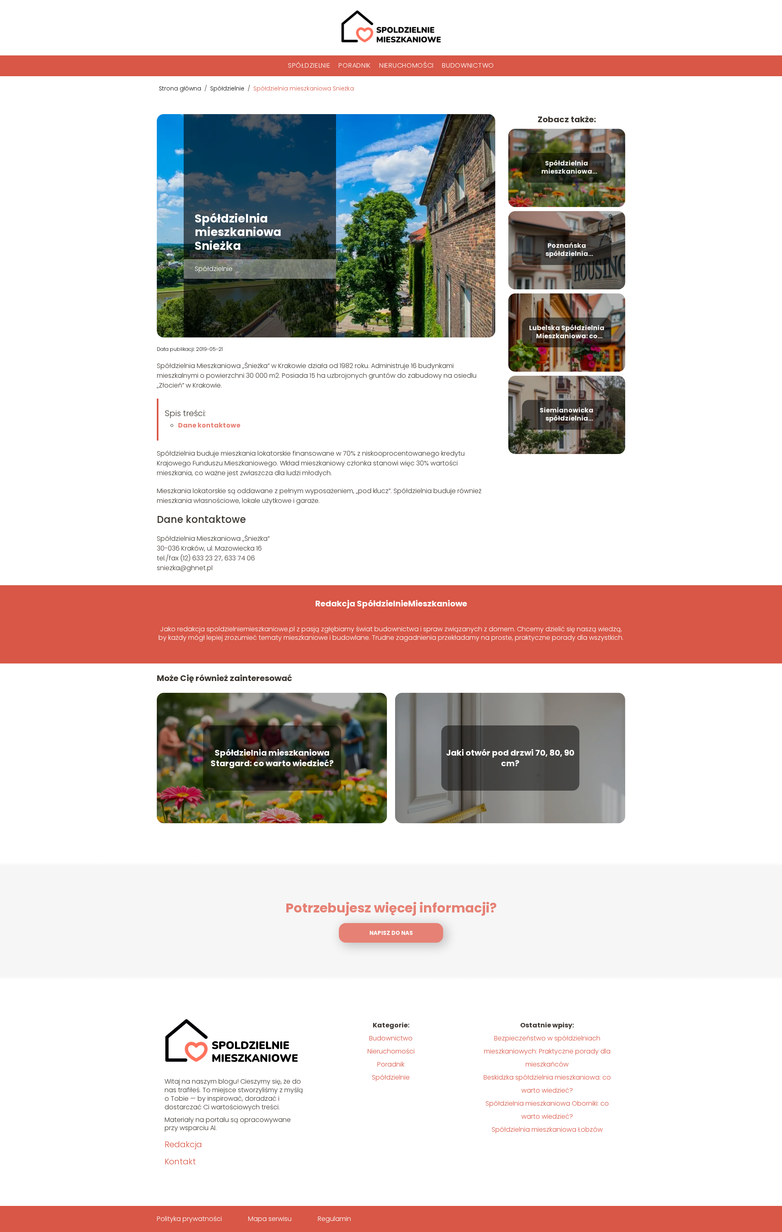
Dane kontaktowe (209, 425)
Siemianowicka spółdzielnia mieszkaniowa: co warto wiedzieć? (567, 414)
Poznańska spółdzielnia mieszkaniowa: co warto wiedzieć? (567, 250)
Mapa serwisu (270, 1218)
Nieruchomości (406, 65)
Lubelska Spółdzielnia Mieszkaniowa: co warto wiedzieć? (566, 332)
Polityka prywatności (189, 1218)
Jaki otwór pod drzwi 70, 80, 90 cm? (510, 758)
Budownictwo (468, 65)
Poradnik (354, 65)
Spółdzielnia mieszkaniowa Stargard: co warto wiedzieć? (272, 758)
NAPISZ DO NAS (391, 933)
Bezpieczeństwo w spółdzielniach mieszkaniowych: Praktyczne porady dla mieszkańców (547, 1051)
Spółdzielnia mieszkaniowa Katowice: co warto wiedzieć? (566, 167)
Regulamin (334, 1218)
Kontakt (180, 1161)
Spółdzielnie (309, 65)
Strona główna (181, 88)
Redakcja (183, 1144)
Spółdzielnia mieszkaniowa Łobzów (547, 1129)
